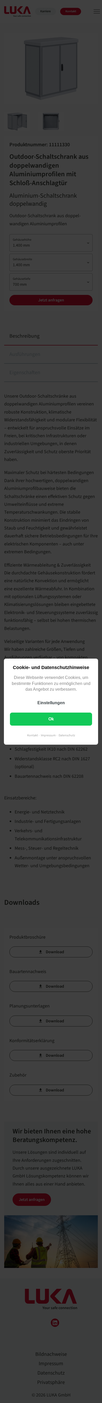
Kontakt (32, 735)
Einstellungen (51, 702)
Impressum (48, 735)
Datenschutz (67, 735)
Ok (51, 718)
